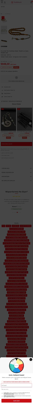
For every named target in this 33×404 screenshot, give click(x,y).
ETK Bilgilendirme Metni (9, 393)
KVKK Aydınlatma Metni (9, 395)
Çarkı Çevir (16, 400)
